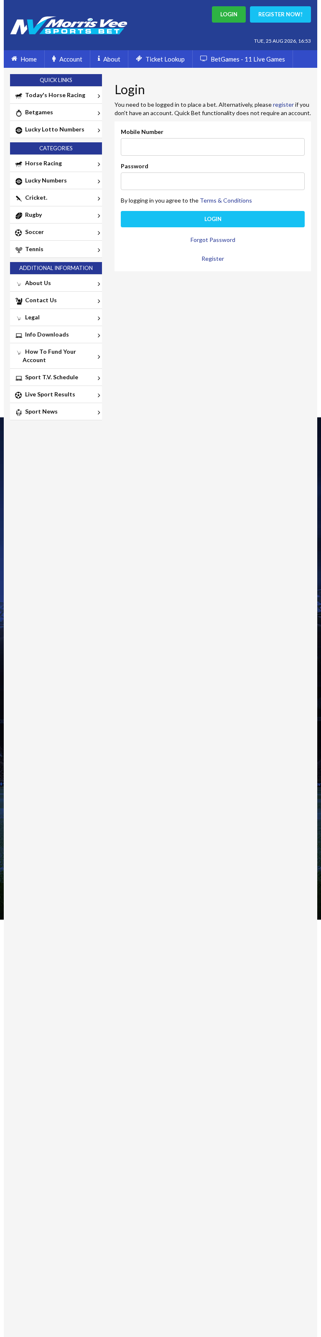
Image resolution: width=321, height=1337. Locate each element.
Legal (31, 317)
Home (28, 59)
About (111, 59)
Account (70, 59)
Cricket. (35, 197)
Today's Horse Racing (54, 94)
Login (213, 219)
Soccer (33, 231)
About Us (37, 282)
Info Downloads (46, 334)
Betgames (38, 112)
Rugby (32, 214)
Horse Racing (42, 163)
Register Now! (280, 14)
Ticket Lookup (165, 59)
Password (134, 166)
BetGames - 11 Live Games (248, 59)
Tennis (33, 248)
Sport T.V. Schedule (50, 377)
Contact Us (40, 299)
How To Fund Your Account (49, 355)
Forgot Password (213, 239)
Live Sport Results (49, 394)
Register (212, 258)
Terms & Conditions (226, 200)
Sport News (40, 411)
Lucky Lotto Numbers (53, 129)
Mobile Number (142, 131)
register (283, 104)
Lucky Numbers (45, 180)
